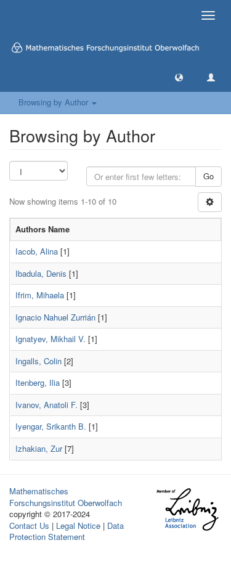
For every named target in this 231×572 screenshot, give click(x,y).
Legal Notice (78, 525)
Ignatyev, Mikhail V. (50, 339)
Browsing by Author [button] (54, 102)
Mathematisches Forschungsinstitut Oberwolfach (65, 497)
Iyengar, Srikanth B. (50, 426)
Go (208, 176)
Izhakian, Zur (38, 448)
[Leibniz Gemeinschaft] (187, 509)
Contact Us (29, 525)
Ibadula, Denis (41, 273)
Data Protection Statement (66, 531)
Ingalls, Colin (38, 361)
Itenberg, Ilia (37, 382)
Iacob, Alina (36, 251)
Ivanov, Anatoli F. (46, 405)
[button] (179, 77)
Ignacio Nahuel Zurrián (55, 317)
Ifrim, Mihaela (39, 295)
